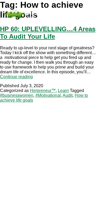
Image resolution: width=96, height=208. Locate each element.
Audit (68, 95)
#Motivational (48, 95)
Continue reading (16, 76)
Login (60, 23)
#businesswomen (16, 95)
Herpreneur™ (43, 90)
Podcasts (23, 23)
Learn (63, 90)
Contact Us (43, 23)
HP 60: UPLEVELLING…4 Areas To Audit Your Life (47, 32)
